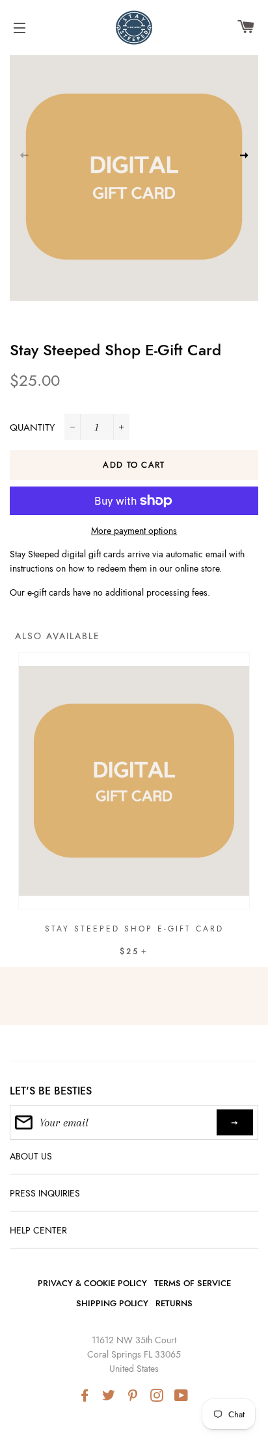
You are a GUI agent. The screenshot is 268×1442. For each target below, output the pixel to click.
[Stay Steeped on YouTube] (182, 1396)
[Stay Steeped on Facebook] (86, 1396)
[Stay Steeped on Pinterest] (134, 1396)
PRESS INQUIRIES (45, 1193)
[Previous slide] (24, 154)
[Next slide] (244, 154)
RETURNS (174, 1303)
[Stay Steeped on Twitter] (110, 1396)
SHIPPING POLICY (112, 1303)
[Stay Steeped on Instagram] (158, 1396)
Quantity (32, 427)
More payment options (134, 530)
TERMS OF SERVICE (192, 1283)
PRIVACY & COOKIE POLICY (92, 1283)
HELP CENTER (38, 1230)
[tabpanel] (134, 177)
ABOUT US (31, 1156)
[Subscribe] (235, 1122)
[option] (134, 820)
